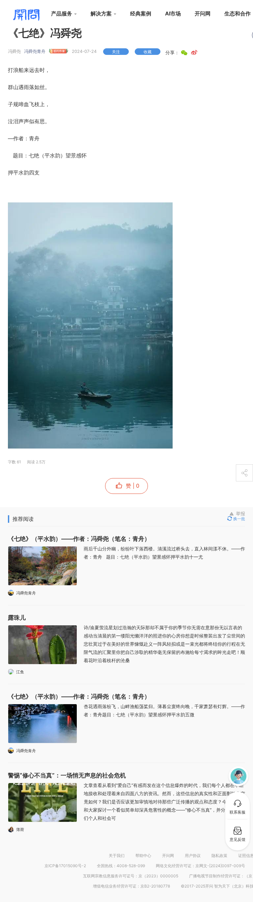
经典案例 (140, 13)
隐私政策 (219, 855)
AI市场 (173, 13)
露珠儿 (17, 617)
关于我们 (117, 855)
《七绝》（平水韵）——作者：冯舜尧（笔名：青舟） (79, 538)
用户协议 (193, 855)
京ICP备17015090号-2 (65, 865)
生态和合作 (237, 13)
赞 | (131, 485)
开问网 (203, 13)
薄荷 (20, 829)
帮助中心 (143, 855)
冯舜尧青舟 (34, 51)
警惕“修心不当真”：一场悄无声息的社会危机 (67, 775)
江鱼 (20, 671)
